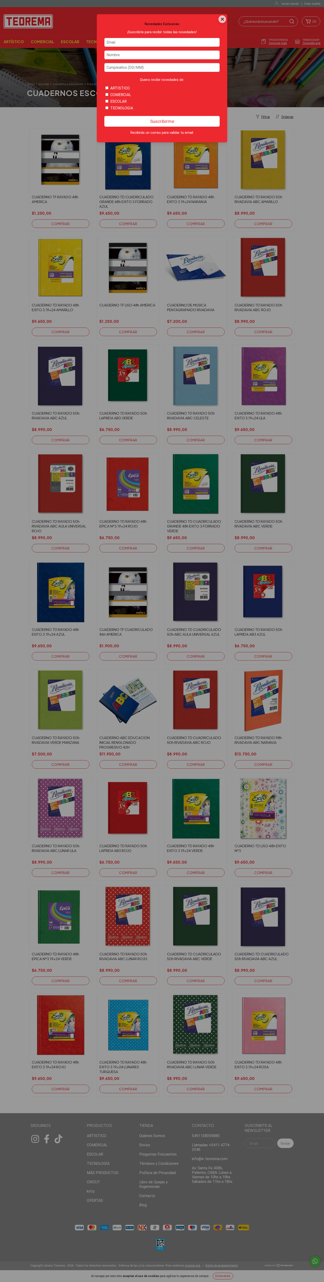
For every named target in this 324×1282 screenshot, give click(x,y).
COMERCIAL (120, 95)
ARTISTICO (120, 88)
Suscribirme (162, 121)
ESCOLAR (118, 101)
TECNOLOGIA (121, 108)
